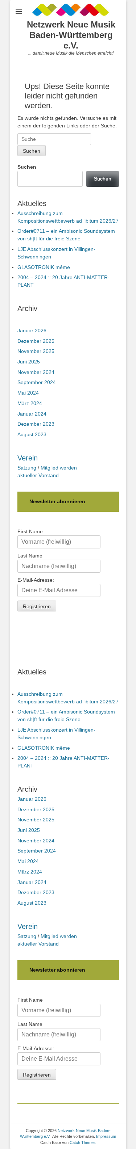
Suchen (26, 167)
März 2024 (29, 403)
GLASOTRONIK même (43, 267)
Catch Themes (83, 1142)
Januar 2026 (31, 330)
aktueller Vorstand (38, 475)
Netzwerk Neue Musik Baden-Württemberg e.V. (71, 35)
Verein (27, 458)
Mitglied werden (59, 468)
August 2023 (31, 434)
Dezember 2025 (35, 341)
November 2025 (35, 351)
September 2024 (36, 382)
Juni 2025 (28, 362)
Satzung (26, 468)
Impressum (106, 1136)
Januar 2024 (31, 414)
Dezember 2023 (35, 424)
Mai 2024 (28, 393)
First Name (30, 531)
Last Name (29, 556)
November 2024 (35, 372)
